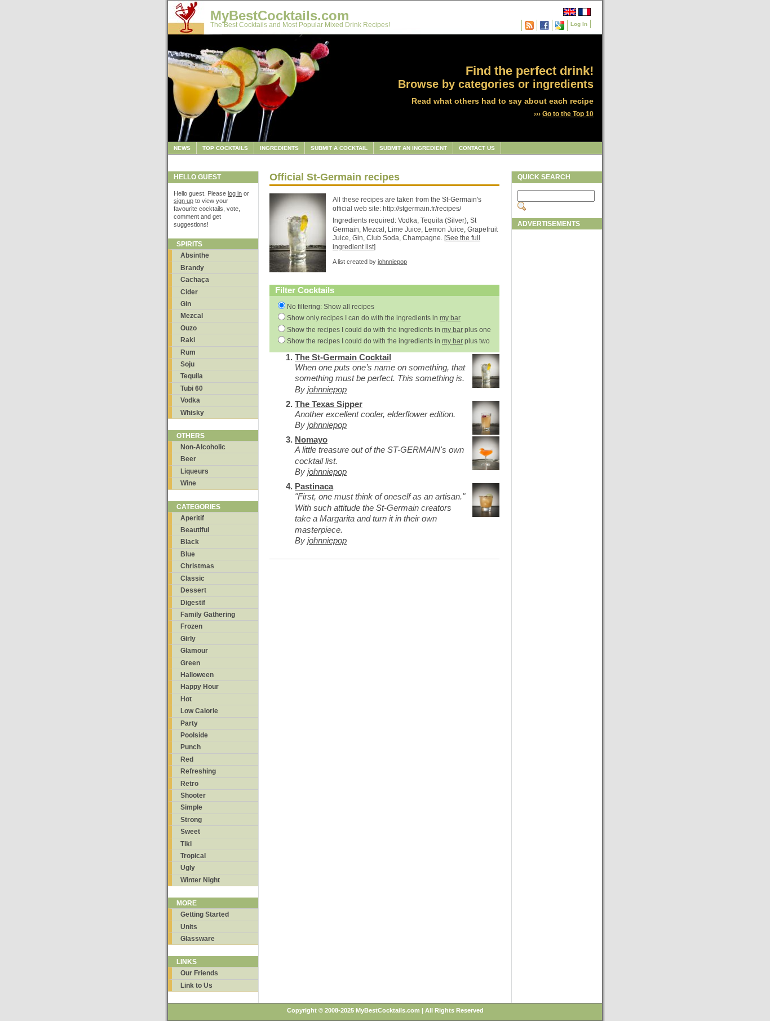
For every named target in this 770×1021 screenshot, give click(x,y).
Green (190, 663)
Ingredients (279, 148)
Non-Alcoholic (202, 447)
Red (186, 759)
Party (189, 723)
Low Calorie (199, 711)
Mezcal (191, 316)
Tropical (193, 856)
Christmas (197, 566)
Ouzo (188, 328)
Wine (188, 483)
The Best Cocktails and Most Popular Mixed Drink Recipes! (300, 25)
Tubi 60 (191, 388)
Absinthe (194, 255)
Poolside (194, 735)
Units (188, 927)
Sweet (190, 832)
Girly (188, 639)
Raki (187, 340)
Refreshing (198, 771)
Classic (192, 578)
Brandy (192, 268)
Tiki (186, 844)
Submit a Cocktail (339, 148)
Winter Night (200, 880)
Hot (186, 699)
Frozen (191, 626)
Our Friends (199, 973)
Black (189, 542)
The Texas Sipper (328, 404)
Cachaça (194, 280)
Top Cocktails (225, 148)
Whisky (192, 413)
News (182, 148)
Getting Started (204, 914)
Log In (578, 24)
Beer (188, 459)
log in (235, 193)
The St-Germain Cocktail (343, 357)
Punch (190, 747)
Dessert (193, 590)
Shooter (193, 795)
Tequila (191, 376)
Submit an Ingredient (413, 148)
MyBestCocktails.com (279, 15)
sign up (183, 200)
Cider (189, 292)
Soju (187, 364)
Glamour (194, 651)
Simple (191, 807)
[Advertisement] (557, 404)
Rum (188, 352)
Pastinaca (314, 486)
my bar (450, 318)
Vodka (190, 400)
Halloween (197, 675)
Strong (191, 820)
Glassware (197, 939)
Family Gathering (207, 614)
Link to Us (196, 985)
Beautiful (194, 530)
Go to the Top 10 (568, 114)
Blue (187, 554)
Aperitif (192, 518)
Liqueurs (194, 471)
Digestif (192, 603)
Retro (189, 784)
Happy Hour (199, 687)
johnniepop (392, 261)
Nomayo (311, 439)
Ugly (187, 868)
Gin (185, 304)
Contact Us (477, 148)
